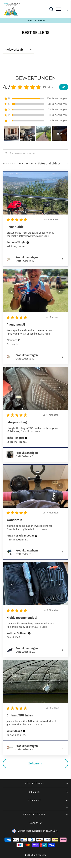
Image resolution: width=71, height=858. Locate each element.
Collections (34, 783)
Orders (34, 792)
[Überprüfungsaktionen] (63, 219)
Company (34, 800)
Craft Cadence (34, 814)
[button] (53, 87)
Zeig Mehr (44, 236)
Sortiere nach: (28, 164)
